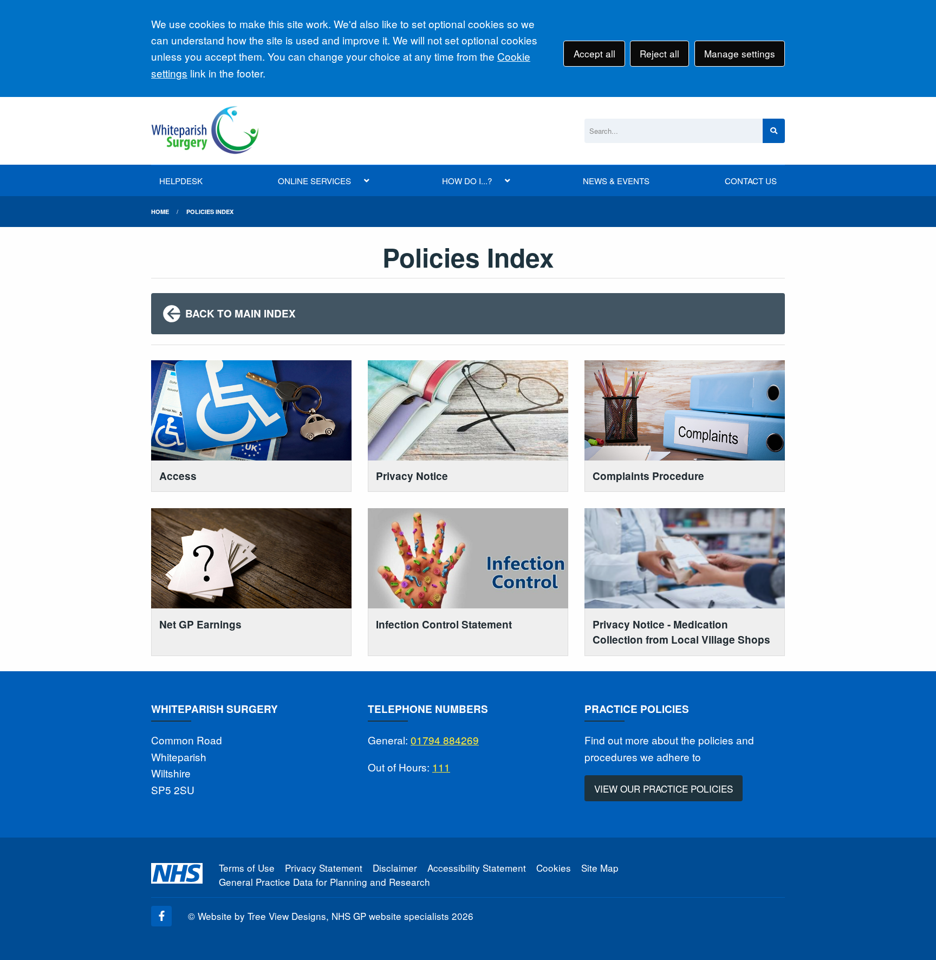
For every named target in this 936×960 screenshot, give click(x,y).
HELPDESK (181, 180)
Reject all (659, 53)
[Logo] (205, 131)
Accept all (594, 53)
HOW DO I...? (467, 180)
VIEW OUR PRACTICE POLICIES (663, 788)
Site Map (600, 867)
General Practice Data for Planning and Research (324, 881)
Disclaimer (395, 867)
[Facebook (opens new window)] (161, 916)
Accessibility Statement (476, 867)
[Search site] (774, 131)
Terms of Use (247, 867)
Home (160, 211)
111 (441, 767)
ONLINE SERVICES (314, 180)
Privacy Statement (323, 867)
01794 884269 (445, 739)
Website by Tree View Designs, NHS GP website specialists (323, 916)
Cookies (553, 867)
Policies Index (209, 211)
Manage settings (739, 53)
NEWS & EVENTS (616, 180)
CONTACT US (751, 180)
